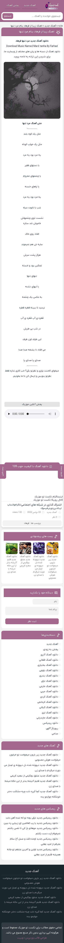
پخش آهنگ (13, 5)
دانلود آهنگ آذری (49, 654)
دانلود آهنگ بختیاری (48, 665)
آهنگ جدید (29, 5)
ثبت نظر (32, 621)
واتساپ (11, 504)
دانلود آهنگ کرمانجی (47, 702)
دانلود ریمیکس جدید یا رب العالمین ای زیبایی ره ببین (31, 823)
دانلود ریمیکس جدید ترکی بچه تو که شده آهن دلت (32, 818)
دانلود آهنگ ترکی (49, 681)
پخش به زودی (50, 649)
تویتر (50, 508)
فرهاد (26, 523)
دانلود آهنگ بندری (48, 675)
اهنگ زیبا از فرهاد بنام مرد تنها (36, 31)
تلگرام (18, 504)
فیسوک (44, 508)
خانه (60, 26)
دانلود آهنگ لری (50, 712)
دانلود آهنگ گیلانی (48, 707)
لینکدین (57, 508)
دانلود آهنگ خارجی (48, 686)
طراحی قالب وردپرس (36, 938)
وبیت (20, 938)
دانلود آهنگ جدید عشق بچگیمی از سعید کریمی (34, 775)
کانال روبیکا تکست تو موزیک (48, 500)
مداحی (55, 733)
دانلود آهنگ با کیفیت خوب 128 (30, 466)
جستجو (7, 16)
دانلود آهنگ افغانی (48, 660)
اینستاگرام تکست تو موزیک (49, 496)
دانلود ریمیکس (50, 723)
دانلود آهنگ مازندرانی (47, 717)
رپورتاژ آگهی (52, 728)
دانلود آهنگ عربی (49, 691)
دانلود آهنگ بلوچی (48, 670)
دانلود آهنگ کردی (49, 696)
